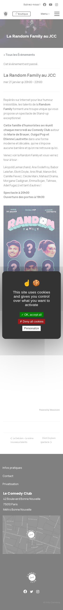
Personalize (31, 328)
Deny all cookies (32, 321)
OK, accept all (33, 314)
